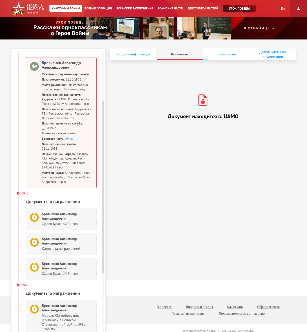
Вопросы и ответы (199, 307)
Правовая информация (188, 313)
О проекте (164, 307)
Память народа (27, 9)
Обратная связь (268, 307)
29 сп (69, 139)
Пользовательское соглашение (242, 313)
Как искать (235, 307)
